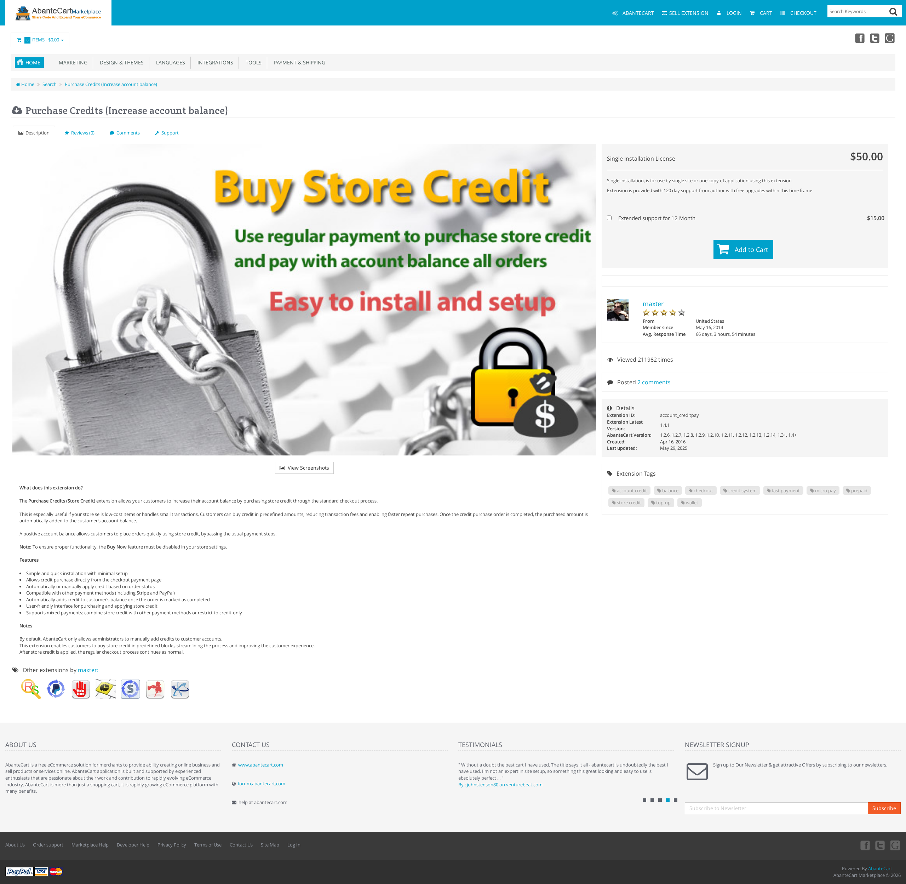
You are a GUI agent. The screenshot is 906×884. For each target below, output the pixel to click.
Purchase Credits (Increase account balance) (111, 84)
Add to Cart (751, 249)
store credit (628, 502)
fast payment (785, 490)
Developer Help (133, 845)
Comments (127, 133)
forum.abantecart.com (261, 783)
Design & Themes (120, 62)
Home (32, 62)
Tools (252, 62)
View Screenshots (307, 467)
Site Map (270, 845)
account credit (631, 490)
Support (169, 133)
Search (49, 84)
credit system (742, 490)
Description (36, 133)
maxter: (88, 670)
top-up (663, 502)
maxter (653, 303)
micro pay (825, 490)
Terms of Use (208, 845)
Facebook (859, 38)
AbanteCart (880, 868)
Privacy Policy (171, 845)
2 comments (654, 382)
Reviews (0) (81, 133)
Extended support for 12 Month (749, 218)
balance (669, 490)
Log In (293, 845)
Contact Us (241, 845)
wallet (691, 502)
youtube (890, 38)
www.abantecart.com (260, 765)
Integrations (214, 62)
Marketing (71, 62)
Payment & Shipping (298, 62)
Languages (169, 62)
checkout (703, 490)
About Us (15, 845)
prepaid (858, 490)
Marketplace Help (90, 845)
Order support (48, 845)
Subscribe (884, 808)
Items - (43, 39)
